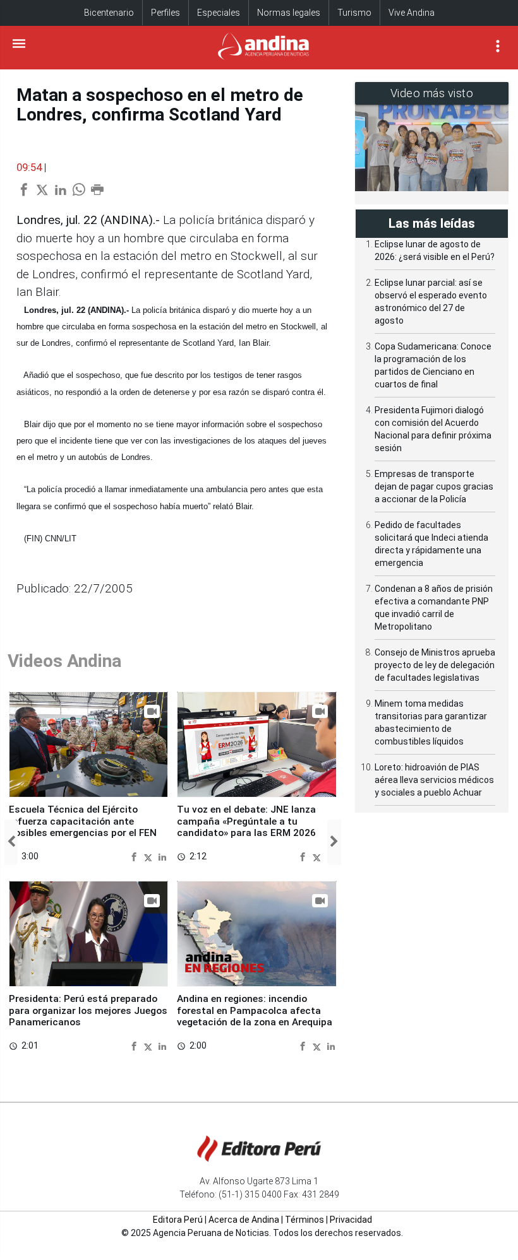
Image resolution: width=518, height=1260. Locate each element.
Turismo (354, 13)
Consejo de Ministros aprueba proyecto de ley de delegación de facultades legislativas (435, 665)
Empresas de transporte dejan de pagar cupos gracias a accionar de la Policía (434, 486)
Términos (304, 1220)
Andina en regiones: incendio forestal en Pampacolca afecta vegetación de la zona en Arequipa (254, 1010)
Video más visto (432, 93)
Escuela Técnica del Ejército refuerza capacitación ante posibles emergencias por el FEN (83, 821)
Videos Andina (64, 661)
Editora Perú (178, 1220)
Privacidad (351, 1220)
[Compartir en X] (150, 856)
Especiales (218, 13)
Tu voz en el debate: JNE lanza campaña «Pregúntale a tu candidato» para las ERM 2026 (246, 821)
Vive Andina (411, 13)
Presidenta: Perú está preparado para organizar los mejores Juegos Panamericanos (88, 1010)
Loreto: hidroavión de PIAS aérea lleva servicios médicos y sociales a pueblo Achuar (434, 780)
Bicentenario (109, 13)
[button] (11, 842)
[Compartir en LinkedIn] (162, 856)
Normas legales (288, 13)
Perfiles (165, 13)
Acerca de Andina (243, 1220)
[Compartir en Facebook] (135, 856)
